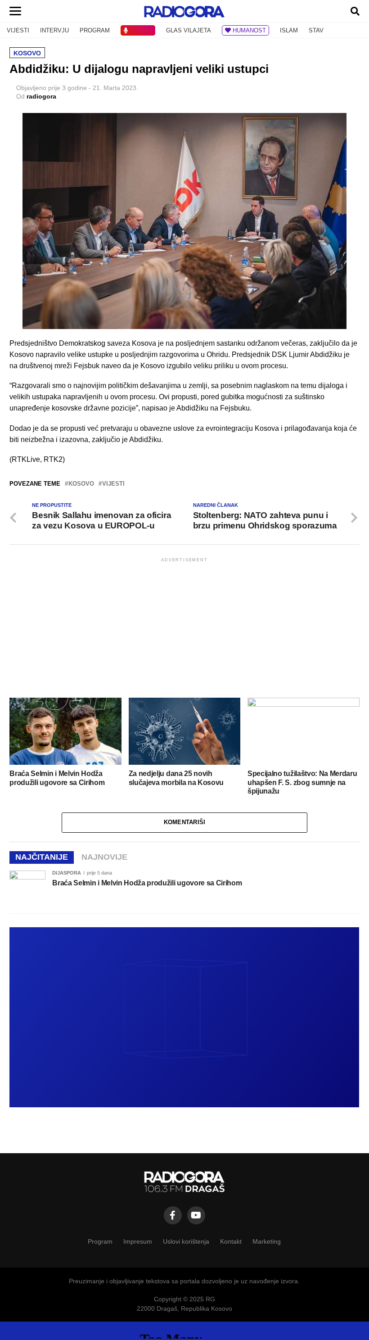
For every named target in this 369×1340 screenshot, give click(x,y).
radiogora (41, 96)
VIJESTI (18, 30)
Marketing (266, 1241)
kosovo (81, 484)
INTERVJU (54, 30)
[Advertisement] (184, 627)
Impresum (137, 1241)
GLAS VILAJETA (188, 30)
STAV (316, 30)
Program (100, 1241)
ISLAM (289, 30)
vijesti (113, 484)
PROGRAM (95, 30)
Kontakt (231, 1241)
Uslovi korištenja (186, 1241)
